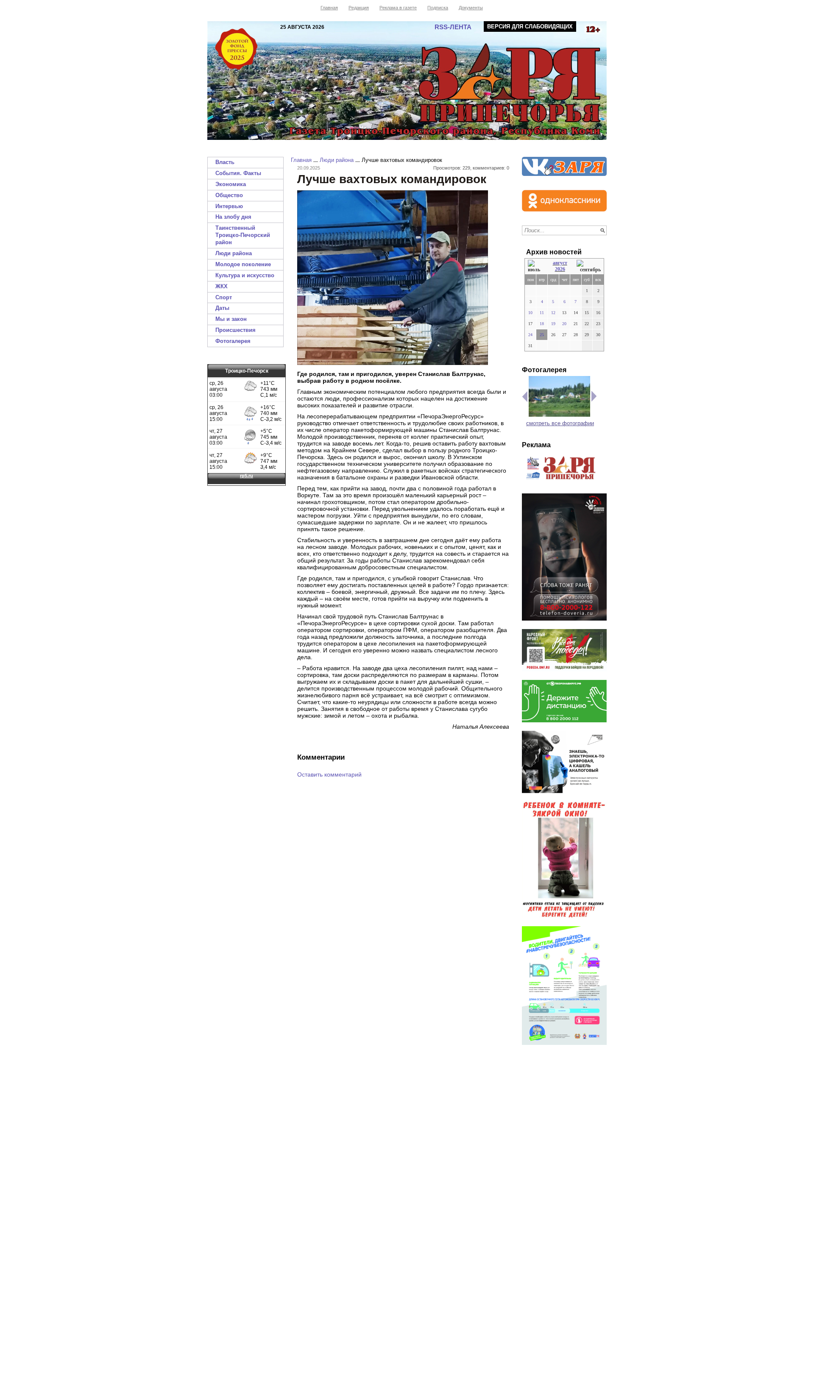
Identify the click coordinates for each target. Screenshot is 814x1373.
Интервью (229, 206)
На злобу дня (233, 217)
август (560, 263)
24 (530, 334)
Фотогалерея (233, 341)
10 (530, 312)
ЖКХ (221, 286)
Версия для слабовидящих (530, 26)
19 (553, 323)
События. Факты (238, 173)
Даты (222, 308)
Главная (329, 7)
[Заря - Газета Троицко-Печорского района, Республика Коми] (407, 80)
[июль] (535, 266)
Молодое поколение (243, 264)
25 (542, 334)
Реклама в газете (398, 7)
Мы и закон (231, 319)
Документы (471, 7)
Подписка (437, 7)
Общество (229, 195)
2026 (560, 269)
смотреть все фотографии (560, 423)
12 (553, 312)
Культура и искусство (244, 275)
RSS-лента (453, 27)
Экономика (230, 184)
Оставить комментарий (329, 774)
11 (542, 312)
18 (542, 323)
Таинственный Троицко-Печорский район (242, 235)
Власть (224, 162)
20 (564, 323)
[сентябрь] (589, 266)
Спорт (223, 297)
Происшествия (235, 330)
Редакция (358, 7)
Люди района (233, 253)
